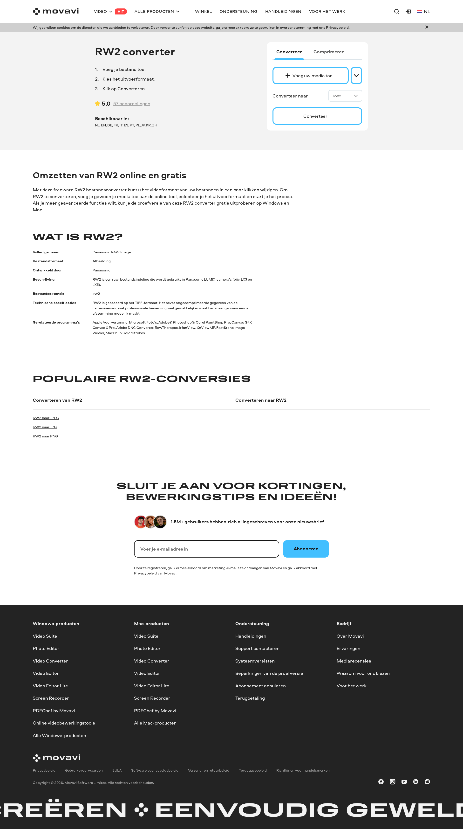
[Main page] (56, 11)
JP (143, 125)
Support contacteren (257, 648)
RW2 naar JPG (45, 426)
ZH (154, 125)
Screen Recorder (51, 698)
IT (121, 125)
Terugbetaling (250, 698)
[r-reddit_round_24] (427, 782)
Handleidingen (250, 636)
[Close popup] (426, 27)
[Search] (397, 11)
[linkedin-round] (416, 782)
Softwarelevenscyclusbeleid (154, 770)
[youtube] (404, 782)
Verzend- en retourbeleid (208, 770)
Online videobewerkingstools (64, 723)
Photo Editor (46, 648)
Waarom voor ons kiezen (363, 673)
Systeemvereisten (255, 660)
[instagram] (392, 782)
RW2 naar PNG (45, 436)
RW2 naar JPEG (46, 417)
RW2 (337, 95)
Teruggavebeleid (253, 770)
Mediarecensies (354, 660)
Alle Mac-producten (155, 723)
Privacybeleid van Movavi (155, 573)
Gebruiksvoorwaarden (84, 770)
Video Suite (45, 636)
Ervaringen (348, 648)
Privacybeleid (337, 27)
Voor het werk (352, 686)
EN (103, 125)
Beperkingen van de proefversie (269, 673)
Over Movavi (350, 636)
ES (126, 125)
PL (138, 125)
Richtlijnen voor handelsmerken (303, 770)
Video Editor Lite (50, 686)
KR (148, 125)
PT (132, 125)
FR (116, 125)
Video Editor (46, 673)
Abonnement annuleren (260, 686)
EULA (117, 770)
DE (109, 125)
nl (427, 11)
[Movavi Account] (408, 11)
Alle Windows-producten (59, 735)
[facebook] (381, 782)
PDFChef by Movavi (54, 710)
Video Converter (50, 660)
